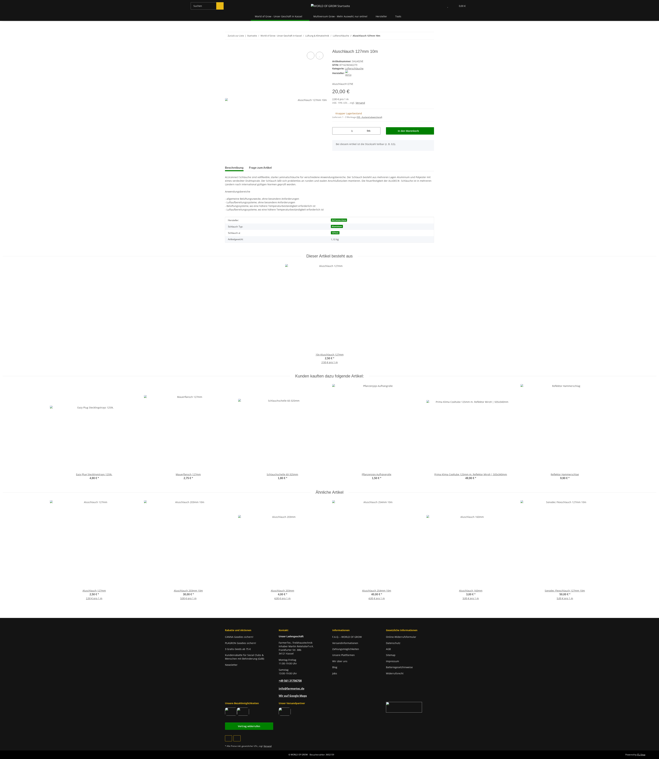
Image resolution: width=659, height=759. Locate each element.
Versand (360, 102)
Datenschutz (393, 643)
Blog (334, 667)
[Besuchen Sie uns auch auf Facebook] (228, 738)
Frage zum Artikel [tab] (260, 167)
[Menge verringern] (336, 130)
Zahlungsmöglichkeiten (345, 649)
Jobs (334, 673)
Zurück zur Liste (236, 35)
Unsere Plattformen (343, 655)
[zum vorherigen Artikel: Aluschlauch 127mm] (423, 35)
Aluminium (337, 226)
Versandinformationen (345, 643)
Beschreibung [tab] (234, 167)
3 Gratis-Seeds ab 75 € (238, 649)
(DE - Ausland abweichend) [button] (369, 117)
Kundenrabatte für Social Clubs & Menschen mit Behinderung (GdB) (244, 656)
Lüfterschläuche (354, 68)
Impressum (392, 661)
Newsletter (231, 664)
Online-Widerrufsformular (401, 636)
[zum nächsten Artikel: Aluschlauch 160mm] (430, 35)
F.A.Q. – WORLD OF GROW (347, 636)
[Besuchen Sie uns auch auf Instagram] (236, 738)
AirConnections (339, 220)
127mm (335, 233)
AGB (388, 649)
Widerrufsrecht (394, 673)
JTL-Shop (641, 754)
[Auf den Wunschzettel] (319, 55)
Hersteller (381, 16)
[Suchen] (220, 6)
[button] (440, 6)
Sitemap (390, 655)
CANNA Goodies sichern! (239, 636)
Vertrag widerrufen (249, 726)
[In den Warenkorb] (227, 47)
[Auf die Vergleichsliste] (310, 55)
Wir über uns (339, 661)
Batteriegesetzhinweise (399, 667)
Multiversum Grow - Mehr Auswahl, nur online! (340, 16)
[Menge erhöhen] (376, 130)
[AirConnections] (348, 73)
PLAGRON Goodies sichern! (240, 643)
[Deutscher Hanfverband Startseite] (404, 707)
